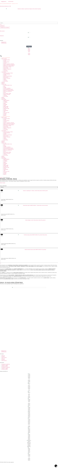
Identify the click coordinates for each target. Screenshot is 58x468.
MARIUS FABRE (5, 106)
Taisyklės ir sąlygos (5, 365)
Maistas (3, 97)
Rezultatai (2, 25)
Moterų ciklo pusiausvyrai (7, 91)
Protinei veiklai (5, 126)
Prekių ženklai (4, 99)
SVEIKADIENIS (5, 110)
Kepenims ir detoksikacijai (7, 134)
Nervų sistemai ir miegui (7, 125)
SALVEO (4, 109)
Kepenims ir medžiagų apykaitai (8, 90)
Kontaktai (3, 356)
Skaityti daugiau (2, 182)
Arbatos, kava (4, 84)
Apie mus (3, 355)
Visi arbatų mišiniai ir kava (7, 85)
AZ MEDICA (5, 101)
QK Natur (4, 114)
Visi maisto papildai (6, 59)
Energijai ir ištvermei (6, 132)
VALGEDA (5, 113)
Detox (4, 86)
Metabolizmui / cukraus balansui (8, 65)
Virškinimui (5, 80)
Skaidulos (3, 82)
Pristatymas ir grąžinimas (6, 364)
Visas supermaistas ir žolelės (8, 131)
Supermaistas (4, 130)
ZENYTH (4, 115)
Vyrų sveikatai (5, 81)
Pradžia (1, 177)
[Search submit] (0, 24)
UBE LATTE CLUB (6, 112)
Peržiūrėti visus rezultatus (5, 27)
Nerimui (4, 92)
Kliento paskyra (4, 357)
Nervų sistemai (5, 135)
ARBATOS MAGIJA (6, 100)
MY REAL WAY (5, 107)
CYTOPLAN (5, 102)
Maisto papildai (4, 58)
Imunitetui (5, 62)
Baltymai (3, 83)
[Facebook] (1, 465)
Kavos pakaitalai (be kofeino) (8, 89)
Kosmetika (3, 98)
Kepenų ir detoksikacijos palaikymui (9, 64)
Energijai (4, 60)
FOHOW (4, 105)
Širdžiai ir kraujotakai (6, 78)
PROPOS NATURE (6, 108)
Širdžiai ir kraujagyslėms (7, 127)
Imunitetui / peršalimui (6, 88)
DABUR (4, 103)
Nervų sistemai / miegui (7, 93)
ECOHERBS (5, 104)
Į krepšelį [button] (3, 202)
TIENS (4, 111)
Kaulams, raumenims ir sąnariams (8, 63)
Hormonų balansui (6, 61)
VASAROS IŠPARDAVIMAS (6, 57)
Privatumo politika (5, 366)
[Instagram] (3, 465)
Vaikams (4, 79)
